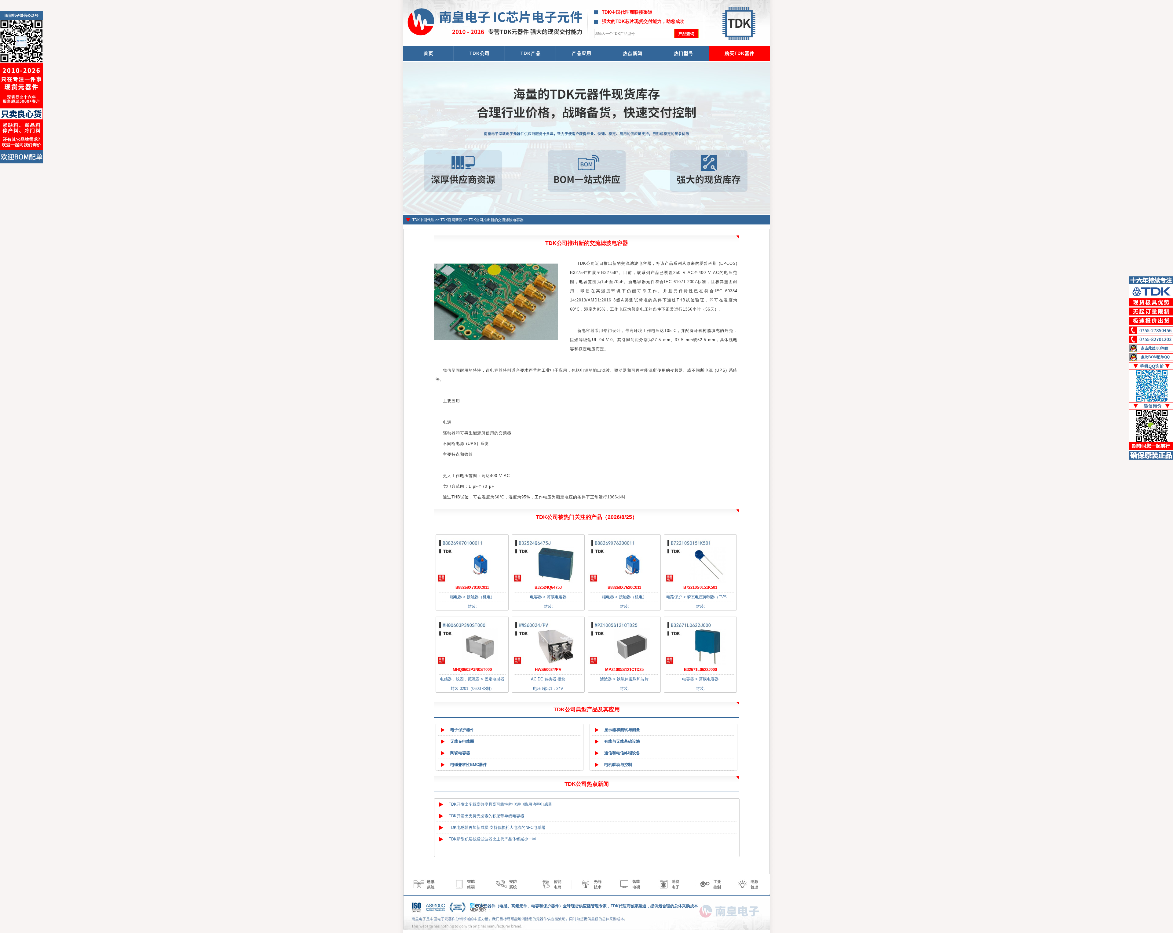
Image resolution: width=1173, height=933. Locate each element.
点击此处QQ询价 (1154, 348)
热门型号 (683, 53)
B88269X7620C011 (624, 587)
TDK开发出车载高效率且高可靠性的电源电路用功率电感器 (500, 804)
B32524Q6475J (548, 587)
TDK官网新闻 (451, 220)
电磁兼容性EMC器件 (468, 764)
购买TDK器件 (740, 53)
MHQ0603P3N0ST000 (472, 669)
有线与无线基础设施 (622, 741)
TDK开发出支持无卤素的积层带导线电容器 (486, 816)
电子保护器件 (462, 729)
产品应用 (581, 53)
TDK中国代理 (423, 220)
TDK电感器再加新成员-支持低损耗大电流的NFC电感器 (497, 827)
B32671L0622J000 (700, 669)
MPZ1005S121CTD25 (624, 669)
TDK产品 (531, 53)
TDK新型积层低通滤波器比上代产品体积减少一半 (492, 839)
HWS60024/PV (548, 669)
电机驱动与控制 (618, 764)
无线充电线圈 (462, 741)
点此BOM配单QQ (1155, 357)
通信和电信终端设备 (622, 753)
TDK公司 (480, 53)
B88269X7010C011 (472, 587)
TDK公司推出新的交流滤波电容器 (496, 220)
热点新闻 (632, 53)
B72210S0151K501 (700, 587)
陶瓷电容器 (460, 753)
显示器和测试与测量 (622, 729)
